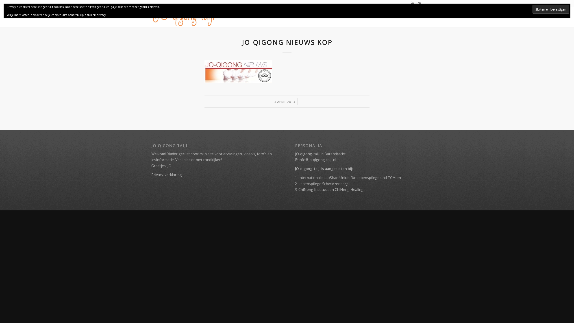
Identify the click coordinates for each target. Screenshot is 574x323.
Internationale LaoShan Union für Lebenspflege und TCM (347, 177)
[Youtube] (412, 3)
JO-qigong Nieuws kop (287, 42)
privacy (101, 15)
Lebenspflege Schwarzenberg (323, 183)
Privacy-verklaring (166, 174)
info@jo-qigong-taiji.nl (317, 159)
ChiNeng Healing (349, 189)
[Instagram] (419, 3)
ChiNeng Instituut (313, 189)
